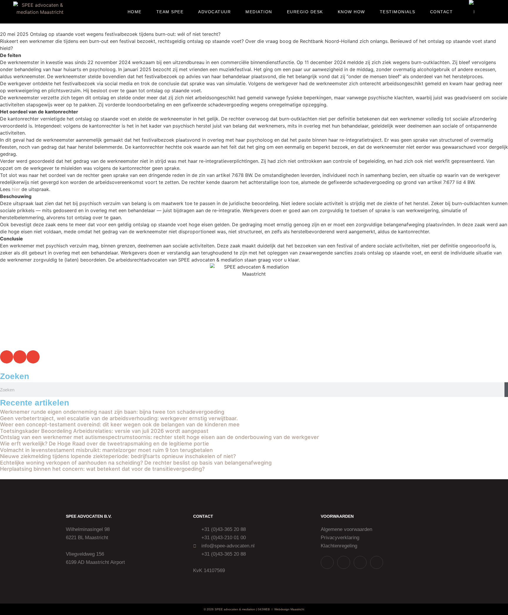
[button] (491, 12)
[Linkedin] (360, 562)
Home (135, 11)
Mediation (258, 11)
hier (16, 189)
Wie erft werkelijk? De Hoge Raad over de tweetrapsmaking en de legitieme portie (104, 443)
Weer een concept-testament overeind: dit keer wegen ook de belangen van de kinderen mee (120, 424)
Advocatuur (214, 11)
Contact (441, 11)
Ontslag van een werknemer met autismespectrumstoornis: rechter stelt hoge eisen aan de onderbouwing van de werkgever (159, 437)
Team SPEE (170, 11)
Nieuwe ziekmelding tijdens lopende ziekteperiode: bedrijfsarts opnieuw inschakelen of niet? (118, 456)
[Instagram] (343, 562)
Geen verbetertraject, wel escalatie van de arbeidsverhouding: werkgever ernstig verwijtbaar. (119, 418)
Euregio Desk (305, 11)
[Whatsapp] (327, 562)
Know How (351, 11)
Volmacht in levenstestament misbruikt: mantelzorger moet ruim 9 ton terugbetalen (106, 450)
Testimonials (397, 11)
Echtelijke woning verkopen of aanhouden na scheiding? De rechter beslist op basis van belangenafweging (136, 463)
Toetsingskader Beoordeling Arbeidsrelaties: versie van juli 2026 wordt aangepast (104, 431)
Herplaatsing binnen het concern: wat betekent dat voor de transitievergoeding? (102, 469)
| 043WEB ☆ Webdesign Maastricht (280, 609)
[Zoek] (506, 389)
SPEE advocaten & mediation (235, 609)
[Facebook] (376, 562)
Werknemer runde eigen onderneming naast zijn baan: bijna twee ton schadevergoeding (112, 412)
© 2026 (209, 609)
